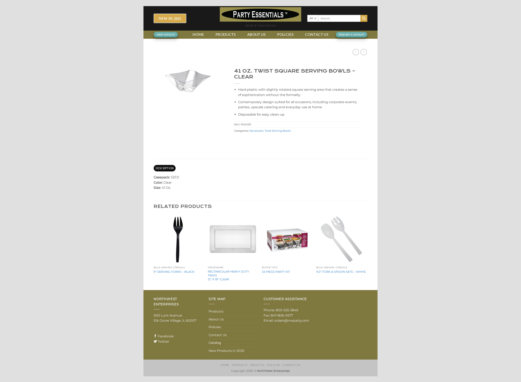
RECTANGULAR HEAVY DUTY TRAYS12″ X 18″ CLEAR (228, 275)
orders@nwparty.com (291, 320)
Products (226, 34)
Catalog (215, 343)
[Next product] (355, 52)
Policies (285, 34)
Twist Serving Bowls (278, 130)
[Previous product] (363, 52)
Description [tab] (165, 168)
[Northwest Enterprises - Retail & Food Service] (260, 14)
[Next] (366, 252)
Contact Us (316, 34)
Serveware (256, 130)
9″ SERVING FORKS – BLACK (174, 272)
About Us (256, 34)
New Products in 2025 (226, 351)
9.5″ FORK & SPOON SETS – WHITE (341, 272)
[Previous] (154, 252)
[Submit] (363, 18)
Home (198, 34)
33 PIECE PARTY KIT (276, 272)
